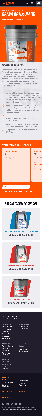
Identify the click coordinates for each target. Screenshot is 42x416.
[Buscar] (27, 3)
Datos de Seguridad (5, 385)
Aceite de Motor (7, 327)
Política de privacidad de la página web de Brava (22, 409)
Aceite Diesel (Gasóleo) (6, 330)
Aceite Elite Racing (8, 334)
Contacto (6, 397)
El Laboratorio (23, 380)
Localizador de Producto (7, 367)
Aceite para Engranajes (6, 354)
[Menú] (39, 3)
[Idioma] (32, 3)
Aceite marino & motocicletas (24, 327)
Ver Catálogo (6, 364)
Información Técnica (7, 378)
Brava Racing (7, 392)
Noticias (22, 392)
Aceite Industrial (7, 346)
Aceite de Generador (5, 349)
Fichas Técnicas (7, 382)
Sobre (21, 378)
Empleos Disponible (22, 384)
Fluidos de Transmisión (6, 337)
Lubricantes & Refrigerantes (23, 350)
